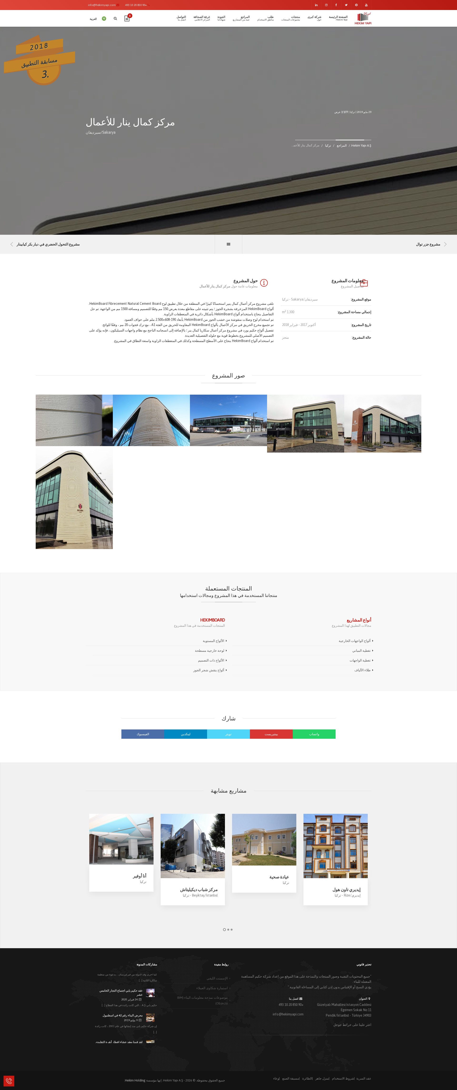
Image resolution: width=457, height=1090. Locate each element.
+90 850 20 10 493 (291, 1005)
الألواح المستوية (213, 641)
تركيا (352, 112)
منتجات (290, 18)
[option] (121, 853)
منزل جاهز (322, 1078)
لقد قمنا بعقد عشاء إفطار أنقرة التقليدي (119, 1042)
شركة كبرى (314, 18)
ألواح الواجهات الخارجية (355, 641)
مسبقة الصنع (290, 1078)
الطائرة (307, 1078)
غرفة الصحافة (202, 18)
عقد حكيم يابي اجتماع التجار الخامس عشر (121, 992)
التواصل (181, 18)
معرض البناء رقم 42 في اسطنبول (123, 1015)
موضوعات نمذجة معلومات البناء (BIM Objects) (202, 1000)
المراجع (241, 18)
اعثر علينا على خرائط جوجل (352, 1025)
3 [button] (232, 930)
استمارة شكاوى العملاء (212, 988)
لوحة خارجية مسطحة (209, 650)
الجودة (221, 18)
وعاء (276, 1078)
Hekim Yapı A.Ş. (172, 1080)
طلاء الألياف (362, 670)
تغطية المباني (361, 650)
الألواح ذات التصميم (211, 660)
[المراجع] (228, 244)
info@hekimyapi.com (288, 1014)
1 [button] (224, 929)
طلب (265, 18)
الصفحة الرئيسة (338, 18)
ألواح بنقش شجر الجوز (208, 670)
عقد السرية (363, 1078)
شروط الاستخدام (343, 1078)
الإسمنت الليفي (217, 978)
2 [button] (228, 930)
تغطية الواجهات (360, 660)
